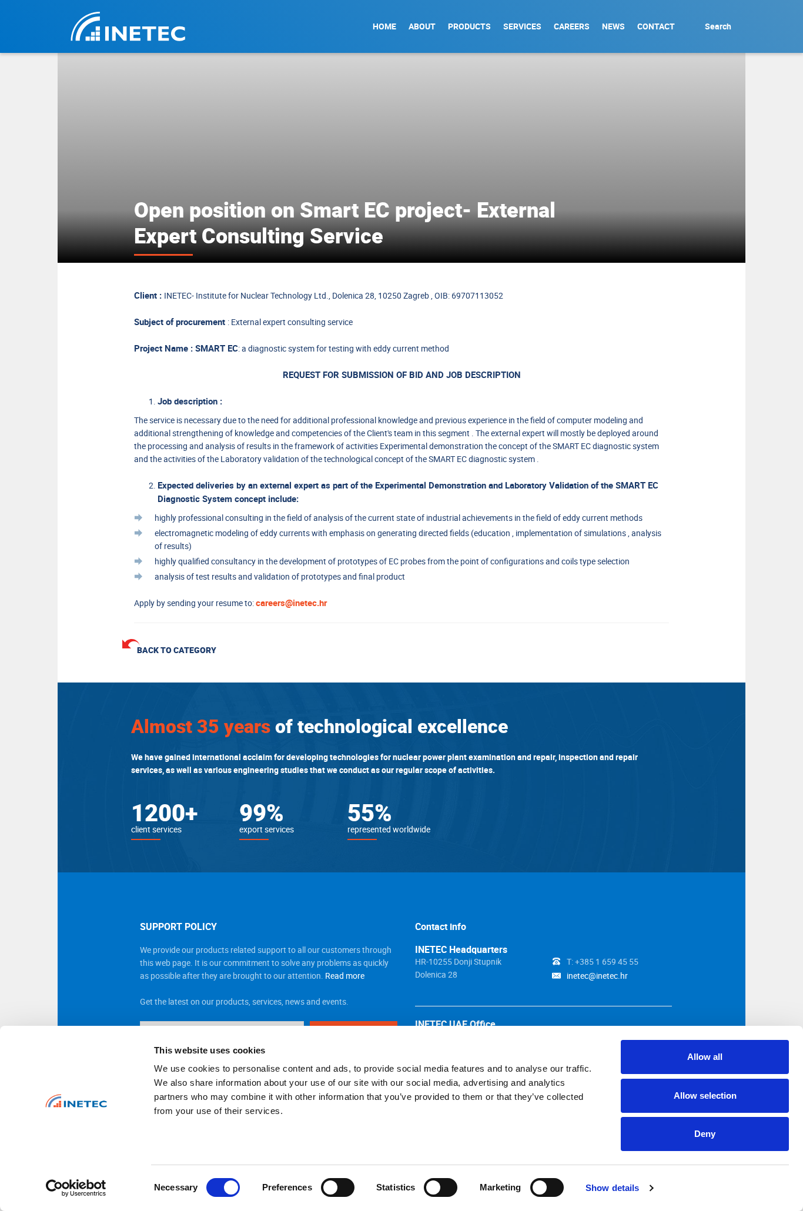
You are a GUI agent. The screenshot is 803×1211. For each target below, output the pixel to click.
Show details (612, 1188)
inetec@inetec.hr (597, 975)
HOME (384, 26)
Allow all (704, 1057)
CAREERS (572, 26)
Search (718, 26)
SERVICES (522, 26)
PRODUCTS (469, 26)
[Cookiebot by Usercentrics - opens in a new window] (76, 1188)
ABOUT (422, 26)
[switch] (337, 1187)
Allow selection (705, 1095)
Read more (344, 975)
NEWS (613, 26)
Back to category (176, 649)
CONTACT (656, 26)
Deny (704, 1134)
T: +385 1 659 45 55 (602, 961)
